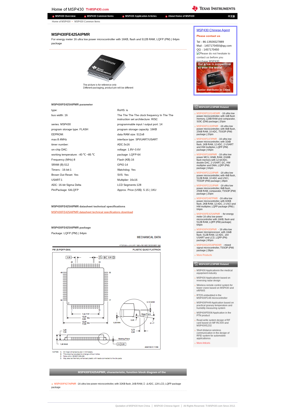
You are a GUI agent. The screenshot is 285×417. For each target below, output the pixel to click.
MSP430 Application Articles (141, 16)
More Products (204, 255)
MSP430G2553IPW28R (209, 245)
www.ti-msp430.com (207, 66)
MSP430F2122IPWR (207, 172)
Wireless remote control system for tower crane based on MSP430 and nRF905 (215, 288)
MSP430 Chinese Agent (213, 30)
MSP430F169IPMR (207, 154)
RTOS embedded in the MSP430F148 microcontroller (212, 296)
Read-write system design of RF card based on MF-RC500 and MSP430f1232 (213, 323)
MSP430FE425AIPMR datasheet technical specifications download (92, 212)
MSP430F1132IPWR (207, 126)
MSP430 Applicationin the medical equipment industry (215, 272)
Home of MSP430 (61, 21)
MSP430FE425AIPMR (208, 214)
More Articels (203, 343)
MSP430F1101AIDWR (208, 113)
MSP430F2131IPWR (207, 185)
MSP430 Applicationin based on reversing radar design (213, 279)
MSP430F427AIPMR (65, 383)
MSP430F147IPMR (207, 139)
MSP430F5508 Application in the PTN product (214, 314)
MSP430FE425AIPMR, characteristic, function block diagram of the (122, 372)
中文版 (231, 16)
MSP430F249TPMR (207, 198)
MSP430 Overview (65, 16)
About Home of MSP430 (181, 16)
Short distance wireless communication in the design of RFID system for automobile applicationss (213, 334)
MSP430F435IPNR (207, 229)
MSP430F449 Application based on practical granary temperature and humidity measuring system (215, 305)
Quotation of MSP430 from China (132, 406)
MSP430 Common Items (100, 16)
